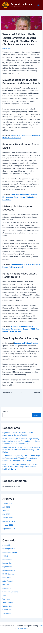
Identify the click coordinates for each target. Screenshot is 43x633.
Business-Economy (9, 552)
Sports (4, 595)
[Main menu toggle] (38, 5)
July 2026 (6, 507)
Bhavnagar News (8, 549)
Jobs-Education (8, 581)
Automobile (6, 545)
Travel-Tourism (7, 603)
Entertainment (7, 560)
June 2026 (6, 511)
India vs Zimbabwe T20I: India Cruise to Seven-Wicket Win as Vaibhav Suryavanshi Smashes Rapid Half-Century (20, 466)
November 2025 (8, 521)
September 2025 (8, 529)
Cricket (5, 556)
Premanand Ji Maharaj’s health (26, 343)
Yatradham (6, 613)
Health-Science (8, 574)
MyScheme (6, 588)
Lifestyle (5, 585)
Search (4, 411)
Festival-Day (7, 563)
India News (6, 578)
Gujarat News (7, 567)
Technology (6, 599)
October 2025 (7, 525)
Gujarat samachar (9, 570)
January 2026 (7, 518)
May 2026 (6, 514)
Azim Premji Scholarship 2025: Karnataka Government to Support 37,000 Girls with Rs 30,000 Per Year (20, 329)
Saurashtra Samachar (10, 592)
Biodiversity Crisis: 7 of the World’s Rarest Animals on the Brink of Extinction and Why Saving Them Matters (21, 449)
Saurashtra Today (21, 4)
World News (6, 610)
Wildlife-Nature (7, 606)
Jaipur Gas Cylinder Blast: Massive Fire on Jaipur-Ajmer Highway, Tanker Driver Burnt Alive (19, 197)
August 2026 (7, 503)
